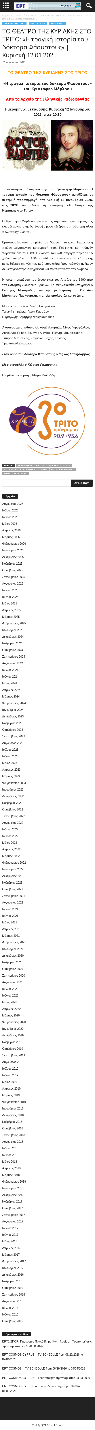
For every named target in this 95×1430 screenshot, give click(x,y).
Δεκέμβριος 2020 (13, 955)
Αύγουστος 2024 (12, 663)
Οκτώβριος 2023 (12, 729)
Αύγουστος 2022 (12, 822)
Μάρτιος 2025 (11, 616)
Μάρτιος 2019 (11, 1095)
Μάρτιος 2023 (11, 776)
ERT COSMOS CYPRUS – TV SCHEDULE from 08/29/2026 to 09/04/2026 (42, 1357)
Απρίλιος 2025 (11, 610)
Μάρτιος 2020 (11, 1015)
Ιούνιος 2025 (10, 596)
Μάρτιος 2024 (11, 696)
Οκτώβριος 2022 (12, 809)
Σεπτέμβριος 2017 (13, 1214)
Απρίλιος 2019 (11, 1088)
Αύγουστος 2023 (12, 743)
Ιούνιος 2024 (10, 676)
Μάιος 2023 (9, 763)
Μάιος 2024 (9, 683)
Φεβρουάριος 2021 (14, 942)
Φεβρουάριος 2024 (14, 703)
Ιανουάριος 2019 (12, 1108)
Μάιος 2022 (9, 842)
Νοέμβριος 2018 (12, 1121)
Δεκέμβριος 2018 (13, 1115)
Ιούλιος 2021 (10, 909)
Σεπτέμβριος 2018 (13, 1135)
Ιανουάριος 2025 (12, 630)
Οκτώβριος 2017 (12, 1208)
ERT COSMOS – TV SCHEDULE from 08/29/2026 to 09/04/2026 (43, 1368)
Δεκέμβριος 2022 (13, 796)
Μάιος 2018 (9, 1161)
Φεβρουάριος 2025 (14, 623)
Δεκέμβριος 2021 (13, 876)
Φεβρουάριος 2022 (14, 862)
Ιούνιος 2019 (10, 1075)
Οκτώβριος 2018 (12, 1128)
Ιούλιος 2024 (10, 670)
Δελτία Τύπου (37, 23)
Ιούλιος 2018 (10, 1148)
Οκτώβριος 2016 (12, 1288)
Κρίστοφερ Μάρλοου (63, 469)
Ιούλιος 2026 (10, 510)
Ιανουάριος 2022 (12, 869)
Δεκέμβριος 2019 (13, 1035)
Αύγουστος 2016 (12, 1301)
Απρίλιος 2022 (11, 849)
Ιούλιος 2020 (10, 989)
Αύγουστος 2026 (12, 503)
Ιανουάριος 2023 (12, 789)
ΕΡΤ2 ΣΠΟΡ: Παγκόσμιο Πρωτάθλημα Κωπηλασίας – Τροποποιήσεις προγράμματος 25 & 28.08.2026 (46, 1344)
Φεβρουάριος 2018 (14, 1181)
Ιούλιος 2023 (10, 749)
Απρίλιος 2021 (11, 929)
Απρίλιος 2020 (11, 1008)
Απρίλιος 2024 (11, 690)
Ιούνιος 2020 (10, 995)
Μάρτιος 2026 (11, 537)
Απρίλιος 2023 (11, 769)
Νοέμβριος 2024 (12, 643)
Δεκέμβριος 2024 (13, 636)
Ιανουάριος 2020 (12, 1028)
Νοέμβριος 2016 (12, 1281)
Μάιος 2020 (9, 1002)
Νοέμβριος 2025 (12, 563)
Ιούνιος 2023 (10, 756)
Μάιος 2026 (9, 523)
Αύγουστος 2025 (12, 583)
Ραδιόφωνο (57, 23)
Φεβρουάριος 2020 (14, 1022)
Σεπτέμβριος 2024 (13, 656)
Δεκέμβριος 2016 (13, 1274)
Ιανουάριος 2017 (12, 1268)
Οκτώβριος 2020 (12, 969)
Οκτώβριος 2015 (12, 1321)
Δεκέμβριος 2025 (13, 557)
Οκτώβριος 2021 (12, 889)
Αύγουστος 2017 (12, 1221)
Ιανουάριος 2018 (12, 1188)
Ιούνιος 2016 (10, 1314)
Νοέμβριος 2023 (12, 723)
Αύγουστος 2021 (12, 902)
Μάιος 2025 (9, 603)
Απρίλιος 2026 (11, 530)
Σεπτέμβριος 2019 (13, 1055)
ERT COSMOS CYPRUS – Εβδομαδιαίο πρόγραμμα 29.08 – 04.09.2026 (41, 1389)
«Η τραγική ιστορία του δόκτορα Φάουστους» (43, 465)
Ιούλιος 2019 (10, 1068)
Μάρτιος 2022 (11, 856)
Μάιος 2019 (9, 1082)
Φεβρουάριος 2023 (14, 783)
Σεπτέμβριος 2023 (13, 736)
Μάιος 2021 (9, 922)
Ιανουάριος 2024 (12, 709)
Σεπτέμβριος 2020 (13, 975)
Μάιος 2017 (9, 1241)
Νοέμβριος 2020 (12, 962)
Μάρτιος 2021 (11, 935)
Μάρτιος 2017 (11, 1254)
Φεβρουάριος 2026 (14, 543)
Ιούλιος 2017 (10, 1228)
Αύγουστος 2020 (12, 982)
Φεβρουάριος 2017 (14, 1261)
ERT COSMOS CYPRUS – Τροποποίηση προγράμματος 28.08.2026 (46, 1377)
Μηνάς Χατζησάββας (16, 473)
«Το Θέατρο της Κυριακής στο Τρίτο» (25, 469)
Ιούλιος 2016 (10, 1308)
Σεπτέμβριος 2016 (13, 1294)
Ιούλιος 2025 (10, 590)
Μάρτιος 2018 (11, 1175)
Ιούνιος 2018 (10, 1155)
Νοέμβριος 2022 (12, 802)
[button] (88, 6)
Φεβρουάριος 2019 (14, 1102)
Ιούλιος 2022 (10, 829)
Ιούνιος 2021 (10, 915)
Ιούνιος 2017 (10, 1234)
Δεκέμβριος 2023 (13, 716)
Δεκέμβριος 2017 (13, 1195)
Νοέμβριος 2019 (12, 1042)
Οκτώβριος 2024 (12, 650)
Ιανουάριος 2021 (12, 949)
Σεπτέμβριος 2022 (13, 816)
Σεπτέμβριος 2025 (13, 577)
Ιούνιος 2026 (10, 517)
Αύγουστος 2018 (12, 1141)
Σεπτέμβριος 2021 (13, 896)
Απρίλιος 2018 (11, 1168)
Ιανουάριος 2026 (12, 550)
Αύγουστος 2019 (12, 1062)
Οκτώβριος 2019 (12, 1048)
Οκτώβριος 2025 (12, 570)
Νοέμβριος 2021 (12, 882)
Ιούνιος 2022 (10, 836)
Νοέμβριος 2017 (12, 1201)
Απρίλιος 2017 (11, 1248)
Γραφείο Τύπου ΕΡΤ (14, 23)
